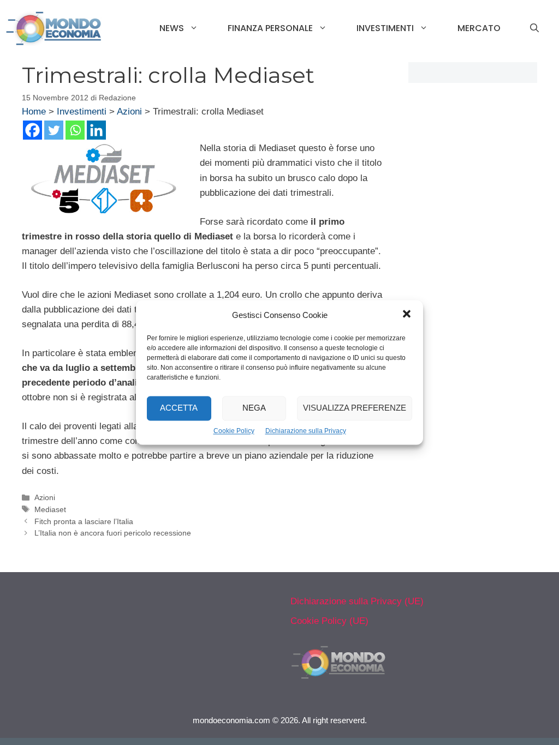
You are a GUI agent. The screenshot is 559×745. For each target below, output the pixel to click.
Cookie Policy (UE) (329, 621)
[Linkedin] (96, 130)
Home (34, 111)
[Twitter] (53, 130)
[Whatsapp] (75, 130)
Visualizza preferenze (354, 408)
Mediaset (50, 509)
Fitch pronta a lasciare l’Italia (83, 521)
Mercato (479, 28)
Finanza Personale (270, 28)
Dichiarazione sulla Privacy (305, 431)
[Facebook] (32, 130)
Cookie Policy (233, 431)
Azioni (129, 111)
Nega (254, 408)
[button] (406, 315)
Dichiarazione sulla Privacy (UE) (357, 601)
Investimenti (385, 28)
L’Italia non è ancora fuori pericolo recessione (112, 532)
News (171, 28)
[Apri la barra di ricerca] (534, 28)
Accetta (179, 408)
